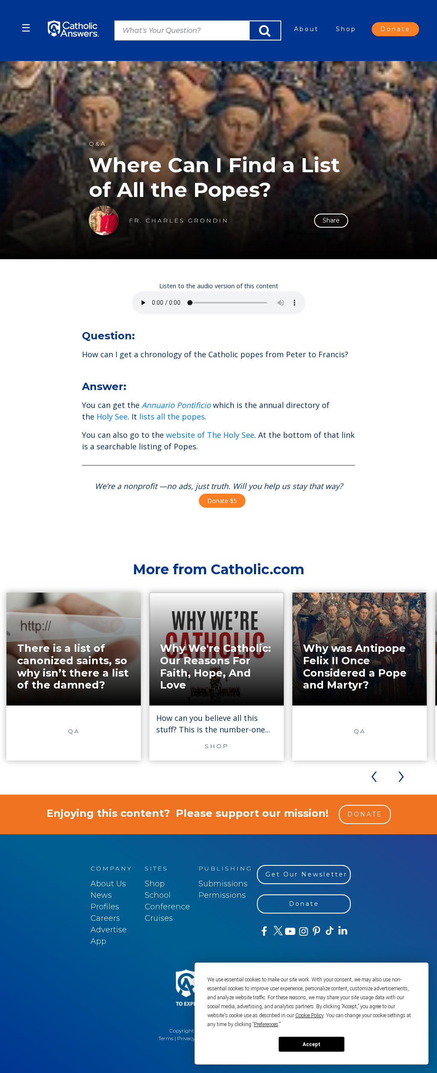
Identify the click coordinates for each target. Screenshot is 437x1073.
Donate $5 (222, 501)
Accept (311, 1044)
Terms (165, 1038)
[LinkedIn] (342, 931)
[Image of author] (104, 220)
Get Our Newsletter (306, 874)
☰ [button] (26, 28)
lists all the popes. (173, 416)
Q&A (97, 144)
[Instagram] (302, 931)
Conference (167, 906)
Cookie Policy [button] (309, 1015)
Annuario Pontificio (176, 405)
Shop (346, 29)
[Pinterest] (316, 931)
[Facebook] (263, 931)
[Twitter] (276, 931)
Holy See (112, 416)
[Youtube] (290, 931)
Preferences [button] (266, 1024)
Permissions (222, 895)
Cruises (159, 918)
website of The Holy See (210, 435)
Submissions (223, 883)
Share (331, 220)
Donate (395, 29)
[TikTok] (329, 931)
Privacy (186, 1038)
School (158, 895)
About (306, 29)
